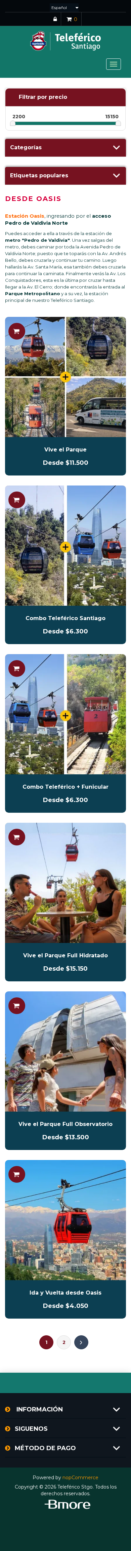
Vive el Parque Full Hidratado (65, 956)
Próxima (81, 1342)
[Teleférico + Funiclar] (65, 714)
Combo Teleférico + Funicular (65, 787)
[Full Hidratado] (65, 883)
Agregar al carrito (16, 331)
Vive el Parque (65, 450)
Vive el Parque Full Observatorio (65, 1124)
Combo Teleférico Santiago (65, 618)
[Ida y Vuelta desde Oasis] (65, 1220)
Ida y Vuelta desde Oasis (65, 1293)
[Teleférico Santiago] (65, 546)
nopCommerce (80, 1478)
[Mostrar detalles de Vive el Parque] (65, 377)
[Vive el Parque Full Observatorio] (65, 1051)
